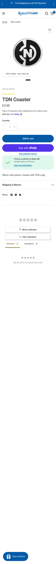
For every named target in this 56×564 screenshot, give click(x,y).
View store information (23, 165)
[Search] (46, 13)
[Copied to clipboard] (20, 195)
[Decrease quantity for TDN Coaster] (4, 127)
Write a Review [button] (29, 229)
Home (4, 22)
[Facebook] (11, 195)
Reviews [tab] (10, 243)
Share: (5, 195)
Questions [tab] (29, 243)
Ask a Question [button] (29, 236)
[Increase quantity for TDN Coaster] (14, 127)
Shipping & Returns (11, 184)
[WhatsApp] (16, 195)
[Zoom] (49, 30)
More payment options (28, 154)
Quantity (6, 120)
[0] (51, 13)
